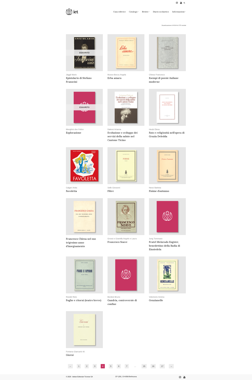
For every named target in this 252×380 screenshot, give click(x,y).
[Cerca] (184, 3)
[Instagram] (176, 2)
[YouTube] (181, 2)
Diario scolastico (161, 11)
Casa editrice (119, 11)
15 (144, 366)
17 (162, 366)
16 (153, 366)
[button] (138, 11)
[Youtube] (184, 377)
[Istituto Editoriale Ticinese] (72, 11)
